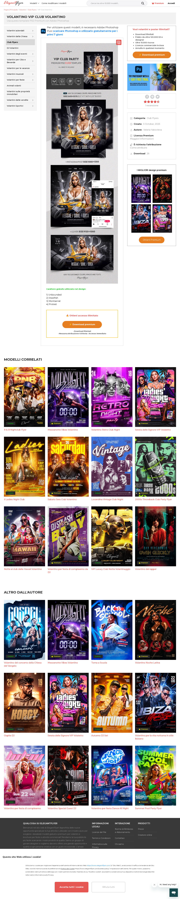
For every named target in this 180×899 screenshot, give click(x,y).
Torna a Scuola (99, 662)
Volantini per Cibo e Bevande (16, 61)
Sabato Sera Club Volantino (62, 499)
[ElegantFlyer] (13, 3)
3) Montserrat (53, 301)
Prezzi (141, 829)
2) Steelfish (52, 298)
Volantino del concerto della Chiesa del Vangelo (23, 664)
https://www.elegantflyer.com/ (98, 865)
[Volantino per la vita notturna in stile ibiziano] (141, 218)
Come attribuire (138, 147)
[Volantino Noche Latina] (162, 188)
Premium (159, 3)
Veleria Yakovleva (152, 130)
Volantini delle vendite (17, 100)
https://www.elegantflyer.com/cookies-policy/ (92, 869)
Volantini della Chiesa (17, 36)
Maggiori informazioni (142, 139)
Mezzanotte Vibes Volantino (63, 430)
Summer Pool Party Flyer (148, 808)
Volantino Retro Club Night (105, 430)
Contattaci (120, 838)
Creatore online (145, 835)
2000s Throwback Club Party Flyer (153, 499)
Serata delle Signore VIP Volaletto (153, 430)
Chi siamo (119, 844)
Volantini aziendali (15, 30)
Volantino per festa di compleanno (22, 808)
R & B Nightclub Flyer (15, 430)
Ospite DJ (9, 735)
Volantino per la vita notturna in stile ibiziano (154, 737)
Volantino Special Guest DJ (62, 808)
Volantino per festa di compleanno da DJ (68, 571)
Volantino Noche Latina (147, 662)
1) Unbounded (54, 295)
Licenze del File (99, 832)
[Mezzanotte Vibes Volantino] (141, 188)
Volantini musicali (15, 74)
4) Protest (51, 304)
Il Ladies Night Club (14, 499)
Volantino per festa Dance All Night (110, 808)
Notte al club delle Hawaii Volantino (23, 569)
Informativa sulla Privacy (99, 845)
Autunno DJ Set (99, 735)
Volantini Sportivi (15, 106)
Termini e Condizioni (101, 838)
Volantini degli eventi (17, 54)
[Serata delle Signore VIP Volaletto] (162, 218)
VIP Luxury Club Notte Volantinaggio (110, 569)
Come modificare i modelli (54, 3)
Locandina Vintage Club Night (107, 499)
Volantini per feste (16, 80)
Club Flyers (153, 118)
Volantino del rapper (146, 569)
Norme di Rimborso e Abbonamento (124, 830)
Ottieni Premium (152, 240)
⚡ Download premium (82, 324)
